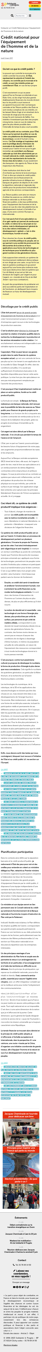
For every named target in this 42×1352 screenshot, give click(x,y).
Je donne (34, 6)
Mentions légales (10, 1345)
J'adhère (35, 3)
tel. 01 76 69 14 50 (8, 8)
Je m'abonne (35, 9)
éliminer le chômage (27, 331)
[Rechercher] (12, 16)
